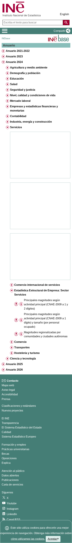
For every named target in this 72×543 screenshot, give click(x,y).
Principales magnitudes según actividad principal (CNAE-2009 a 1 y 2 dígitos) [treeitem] (46, 304)
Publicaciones (10, 480)
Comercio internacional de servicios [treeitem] (37, 284)
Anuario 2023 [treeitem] (14, 56)
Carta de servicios (12, 484)
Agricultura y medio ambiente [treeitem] (28, 67)
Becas (5, 453)
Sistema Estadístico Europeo (19, 436)
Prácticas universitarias (15, 449)
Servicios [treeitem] (16, 127)
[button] (61, 31)
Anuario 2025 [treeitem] (14, 364)
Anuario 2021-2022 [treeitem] (18, 50)
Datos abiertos (10, 475)
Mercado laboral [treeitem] (20, 100)
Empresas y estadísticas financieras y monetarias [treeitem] (34, 108)
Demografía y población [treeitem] (25, 73)
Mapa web (8, 385)
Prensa (6, 399)
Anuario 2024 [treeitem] (14, 62)
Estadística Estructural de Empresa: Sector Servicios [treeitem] (41, 292)
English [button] (64, 14)
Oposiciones (9, 458)
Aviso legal (8, 389)
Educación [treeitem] (17, 78)
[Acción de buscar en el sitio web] (66, 22)
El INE (5, 418)
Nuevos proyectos (12, 410)
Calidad (6, 432)
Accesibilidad (10, 394)
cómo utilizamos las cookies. (28, 538)
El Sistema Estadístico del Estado (22, 427)
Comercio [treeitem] (20, 341)
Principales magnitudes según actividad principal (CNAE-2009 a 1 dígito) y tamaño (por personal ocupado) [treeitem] (45, 320)
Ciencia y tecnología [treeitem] (23, 358)
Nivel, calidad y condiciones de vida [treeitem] (32, 95)
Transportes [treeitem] (22, 347)
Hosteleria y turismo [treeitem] (27, 353)
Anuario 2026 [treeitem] (14, 369)
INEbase (6, 38)
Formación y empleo (14, 444)
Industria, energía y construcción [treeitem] (31, 121)
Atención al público (13, 470)
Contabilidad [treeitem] (18, 116)
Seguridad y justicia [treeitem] (22, 89)
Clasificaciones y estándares (19, 405)
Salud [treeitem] (13, 84)
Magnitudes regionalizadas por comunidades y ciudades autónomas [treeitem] (45, 334)
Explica (6, 462)
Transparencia (10, 423)
